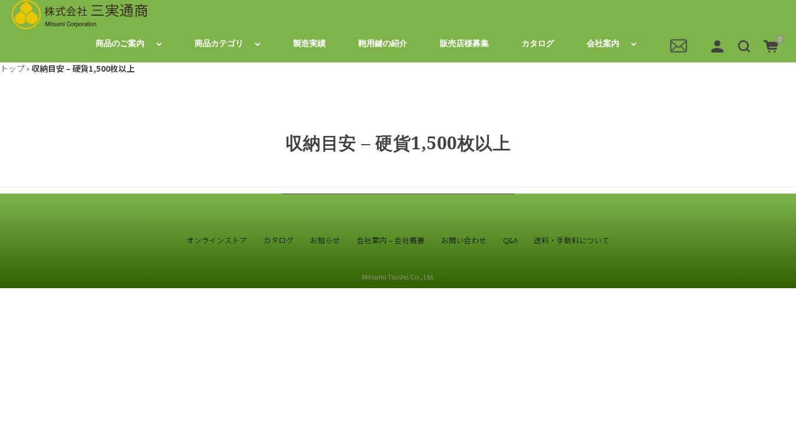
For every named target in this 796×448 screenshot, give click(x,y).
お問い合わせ (464, 240)
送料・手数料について (572, 240)
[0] (771, 45)
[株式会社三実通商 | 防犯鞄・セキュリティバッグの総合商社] (79, 14)
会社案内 (603, 43)
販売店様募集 (464, 43)
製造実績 (309, 43)
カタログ (538, 43)
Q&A (510, 240)
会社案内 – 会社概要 (391, 240)
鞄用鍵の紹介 (382, 43)
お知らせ (325, 240)
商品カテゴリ (219, 43)
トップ (12, 68)
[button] (744, 45)
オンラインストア (216, 240)
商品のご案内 (120, 43)
